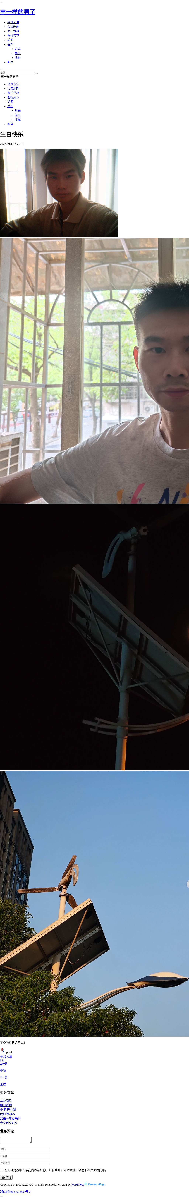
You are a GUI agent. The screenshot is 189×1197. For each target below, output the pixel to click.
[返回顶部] (1, 1196)
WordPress (77, 1184)
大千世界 (13, 31)
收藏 (18, 57)
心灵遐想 (13, 26)
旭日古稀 (6, 1105)
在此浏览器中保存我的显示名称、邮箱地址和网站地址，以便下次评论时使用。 (56, 1170)
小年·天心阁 (8, 1109)
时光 (18, 48)
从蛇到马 (6, 1100)
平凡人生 (13, 22)
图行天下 (13, 35)
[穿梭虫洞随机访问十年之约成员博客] (95, 1184)
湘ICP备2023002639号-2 (15, 1191)
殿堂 (10, 62)
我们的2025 (7, 1114)
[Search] (36, 73)
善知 (10, 44)
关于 (18, 53)
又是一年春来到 (10, 1118)
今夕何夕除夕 (9, 1122)
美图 (10, 40)
